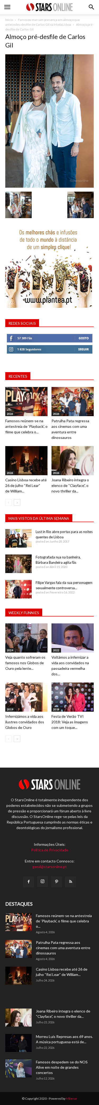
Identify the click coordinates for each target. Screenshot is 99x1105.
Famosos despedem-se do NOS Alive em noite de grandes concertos (62, 1067)
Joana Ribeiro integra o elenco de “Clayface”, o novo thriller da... (70, 485)
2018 (56, 709)
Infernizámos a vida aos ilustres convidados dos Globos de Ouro (24, 722)
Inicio (9, 20)
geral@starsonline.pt (49, 866)
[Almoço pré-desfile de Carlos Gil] (49, 186)
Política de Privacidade (49, 850)
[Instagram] (42, 881)
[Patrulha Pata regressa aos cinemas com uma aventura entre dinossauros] (72, 401)
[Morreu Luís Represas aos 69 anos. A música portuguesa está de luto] (18, 1043)
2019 (10, 709)
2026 (10, 413)
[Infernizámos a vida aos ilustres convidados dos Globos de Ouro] (26, 697)
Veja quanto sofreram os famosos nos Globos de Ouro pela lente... (25, 663)
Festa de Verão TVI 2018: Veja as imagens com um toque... (69, 722)
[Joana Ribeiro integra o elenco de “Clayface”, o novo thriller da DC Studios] (72, 460)
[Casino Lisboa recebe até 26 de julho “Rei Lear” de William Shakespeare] (26, 460)
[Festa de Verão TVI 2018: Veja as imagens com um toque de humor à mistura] (72, 697)
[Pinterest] (56, 882)
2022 (56, 650)
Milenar (71, 1098)
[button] (91, 7)
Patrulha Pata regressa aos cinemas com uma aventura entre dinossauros (63, 947)
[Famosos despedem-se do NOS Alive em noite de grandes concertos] (18, 1068)
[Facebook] (28, 882)
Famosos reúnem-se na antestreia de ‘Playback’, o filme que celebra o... (26, 426)
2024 (10, 650)
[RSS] (70, 882)
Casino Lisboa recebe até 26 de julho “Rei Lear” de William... (26, 485)
